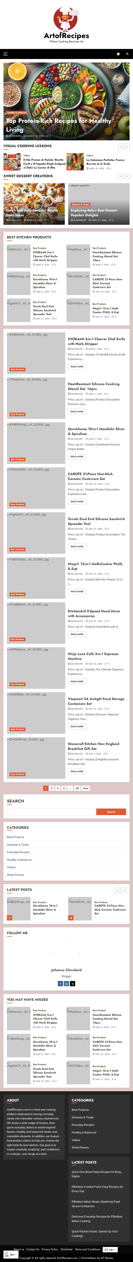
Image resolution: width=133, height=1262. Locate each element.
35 (77, 788)
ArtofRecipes (66, 35)
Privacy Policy (50, 1249)
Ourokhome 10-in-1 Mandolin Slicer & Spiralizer (45, 283)
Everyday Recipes (18, 852)
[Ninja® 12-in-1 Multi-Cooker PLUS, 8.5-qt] (78, 310)
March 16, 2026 (35, 136)
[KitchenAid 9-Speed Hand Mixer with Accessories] (36, 623)
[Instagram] (66, 983)
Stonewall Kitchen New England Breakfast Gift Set (93, 746)
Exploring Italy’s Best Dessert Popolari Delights (94, 213)
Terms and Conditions (87, 1249)
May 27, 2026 (43, 318)
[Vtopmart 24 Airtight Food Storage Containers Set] (36, 713)
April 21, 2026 (99, 220)
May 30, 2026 (103, 291)
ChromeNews (88, 1258)
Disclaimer (67, 1249)
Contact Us (32, 1249)
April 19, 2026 (33, 168)
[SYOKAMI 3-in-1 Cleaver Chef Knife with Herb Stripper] (18, 256)
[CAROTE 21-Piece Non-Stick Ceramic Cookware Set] (78, 283)
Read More (77, 366)
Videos (26, 155)
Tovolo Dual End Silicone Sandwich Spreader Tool (44, 310)
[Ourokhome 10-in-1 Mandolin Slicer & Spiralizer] (18, 283)
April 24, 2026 (34, 220)
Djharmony (15, 136)
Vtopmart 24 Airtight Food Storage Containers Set (96, 701)
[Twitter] (72, 983)
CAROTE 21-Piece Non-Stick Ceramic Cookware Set (108, 283)
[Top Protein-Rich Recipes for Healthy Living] (66, 101)
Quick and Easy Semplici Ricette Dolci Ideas (32, 213)
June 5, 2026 (102, 265)
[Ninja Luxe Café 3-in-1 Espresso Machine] (36, 668)
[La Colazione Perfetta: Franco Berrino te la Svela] (12, 161)
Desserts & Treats (15, 204)
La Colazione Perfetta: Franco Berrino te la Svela (42, 162)
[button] (5, 54)
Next (85, 788)
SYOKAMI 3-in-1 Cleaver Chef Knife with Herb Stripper (45, 256)
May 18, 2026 (96, 621)
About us (19, 1249)
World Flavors (15, 874)
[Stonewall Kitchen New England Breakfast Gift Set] (36, 758)
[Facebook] (60, 983)
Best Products (39, 248)
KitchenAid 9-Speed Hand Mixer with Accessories (94, 614)
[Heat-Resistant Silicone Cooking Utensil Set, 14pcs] (78, 256)
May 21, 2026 (102, 317)
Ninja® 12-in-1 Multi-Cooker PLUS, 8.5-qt (106, 310)
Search (15, 801)
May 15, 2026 (96, 664)
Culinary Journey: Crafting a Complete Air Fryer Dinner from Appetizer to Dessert (107, 164)
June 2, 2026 (43, 291)
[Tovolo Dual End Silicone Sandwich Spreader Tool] (18, 310)
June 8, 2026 (43, 265)
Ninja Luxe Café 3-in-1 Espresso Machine (93, 656)
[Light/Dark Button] (120, 54)
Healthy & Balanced (16, 112)
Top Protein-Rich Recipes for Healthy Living (58, 125)
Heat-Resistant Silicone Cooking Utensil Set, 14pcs (107, 256)
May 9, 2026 (95, 754)
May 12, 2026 (96, 709)
